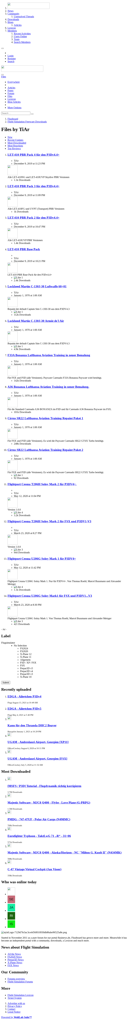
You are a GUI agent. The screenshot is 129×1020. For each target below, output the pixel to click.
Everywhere (14, 82)
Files (10, 96)
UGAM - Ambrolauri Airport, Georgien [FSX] (37, 758)
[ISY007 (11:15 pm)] (11, 927)
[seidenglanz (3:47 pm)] (11, 902)
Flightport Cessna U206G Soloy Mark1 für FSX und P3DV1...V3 (50, 595)
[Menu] (2, 48)
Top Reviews (14, 148)
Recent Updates (15, 140)
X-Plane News (15, 962)
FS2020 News (15, 956)
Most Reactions (15, 145)
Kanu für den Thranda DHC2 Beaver (32, 725)
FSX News (13, 965)
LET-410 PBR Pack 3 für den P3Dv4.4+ (33, 186)
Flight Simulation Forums (20, 981)
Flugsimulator (8, 642)
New (10, 137)
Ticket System (15, 998)
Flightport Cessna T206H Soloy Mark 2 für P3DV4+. (42, 484)
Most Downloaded (17, 142)
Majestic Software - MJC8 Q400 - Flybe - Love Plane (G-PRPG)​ (49, 802)
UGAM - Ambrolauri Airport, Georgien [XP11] (38, 742)
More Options (14, 107)
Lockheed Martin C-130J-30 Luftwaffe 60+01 (37, 286)
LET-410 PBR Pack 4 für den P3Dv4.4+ (33, 154)
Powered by (16, 1017)
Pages (10, 90)
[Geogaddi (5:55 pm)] (11, 894)
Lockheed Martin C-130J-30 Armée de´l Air (36, 321)
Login (11, 55)
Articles (11, 87)
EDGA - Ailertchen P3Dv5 (24, 708)
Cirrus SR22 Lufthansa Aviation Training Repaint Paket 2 (45, 450)
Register (12, 58)
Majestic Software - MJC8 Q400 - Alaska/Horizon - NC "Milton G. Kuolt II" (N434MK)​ (64, 852)
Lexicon (12, 99)
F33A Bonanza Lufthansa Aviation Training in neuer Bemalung (49, 355)
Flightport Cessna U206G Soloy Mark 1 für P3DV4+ (42, 558)
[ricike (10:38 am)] (11, 918)
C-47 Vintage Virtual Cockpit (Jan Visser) (34, 869)
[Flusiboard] (22, 71)
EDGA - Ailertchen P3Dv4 (24, 696)
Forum (11, 93)
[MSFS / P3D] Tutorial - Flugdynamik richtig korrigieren (44, 786)
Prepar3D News (16, 959)
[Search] (2, 74)
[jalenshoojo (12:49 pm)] (11, 910)
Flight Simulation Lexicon (21, 995)
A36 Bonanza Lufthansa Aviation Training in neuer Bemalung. (48, 386)
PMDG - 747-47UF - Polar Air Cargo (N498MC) (39, 819)
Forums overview (16, 978)
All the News (14, 954)
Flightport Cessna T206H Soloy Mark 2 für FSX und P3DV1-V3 (49, 521)
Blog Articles (14, 102)
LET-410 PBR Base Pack (24, 249)
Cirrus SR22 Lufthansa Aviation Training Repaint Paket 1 (45, 418)
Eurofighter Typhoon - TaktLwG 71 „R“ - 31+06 (39, 836)
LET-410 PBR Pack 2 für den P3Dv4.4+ (33, 217)
